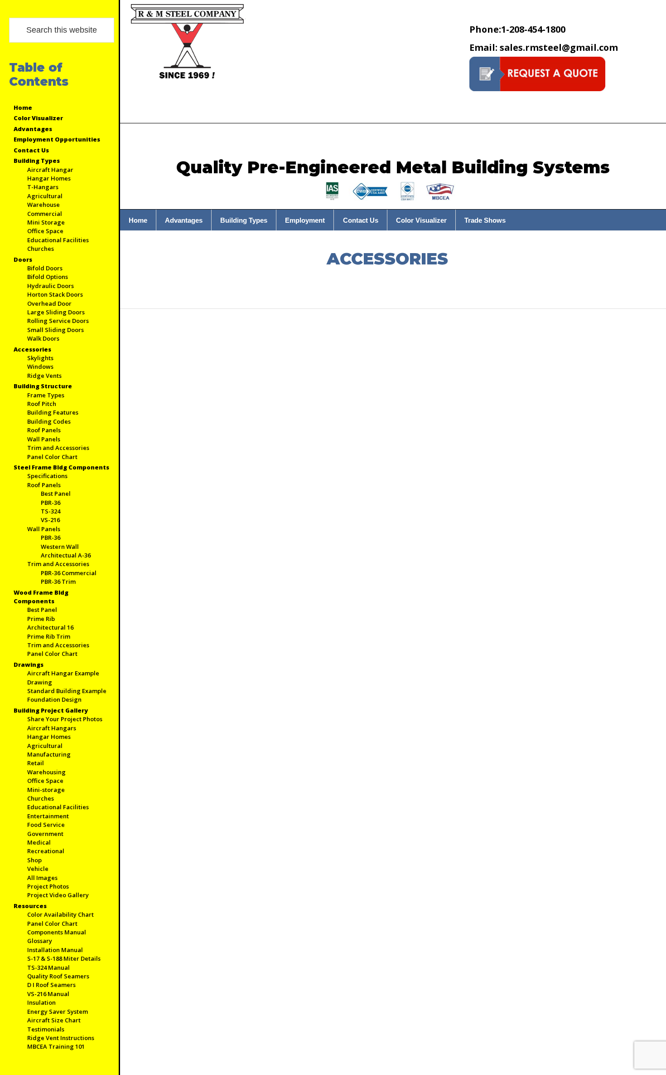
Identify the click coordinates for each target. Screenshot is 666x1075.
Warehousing (46, 772)
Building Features (52, 412)
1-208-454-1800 (517, 29)
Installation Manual (55, 950)
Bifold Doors (45, 268)
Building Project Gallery (51, 710)
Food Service (46, 825)
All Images (42, 878)
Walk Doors (43, 338)
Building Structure (43, 386)
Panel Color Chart (52, 457)
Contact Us (31, 150)
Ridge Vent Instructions (60, 1038)
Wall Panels (43, 439)
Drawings (28, 664)
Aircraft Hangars (51, 728)
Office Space (45, 231)
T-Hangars (42, 187)
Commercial (44, 214)
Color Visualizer (38, 118)
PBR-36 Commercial (69, 573)
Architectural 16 (50, 627)
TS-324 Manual (48, 967)
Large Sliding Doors (56, 312)
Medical (39, 842)
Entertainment (48, 816)
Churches (40, 248)
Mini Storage (46, 222)
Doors (23, 259)
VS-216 (50, 520)
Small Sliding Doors (55, 330)
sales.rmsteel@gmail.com (543, 47)
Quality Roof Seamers (58, 976)
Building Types (37, 160)
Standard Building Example (66, 691)
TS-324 (50, 511)
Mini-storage (46, 790)
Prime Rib (41, 619)
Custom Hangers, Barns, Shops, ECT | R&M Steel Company (188, 42)
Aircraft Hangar (50, 170)
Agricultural (45, 196)
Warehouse (43, 204)
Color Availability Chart (60, 914)
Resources (30, 906)
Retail (35, 763)
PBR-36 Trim (58, 581)
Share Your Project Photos (64, 719)
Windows (40, 366)
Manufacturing (49, 754)
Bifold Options (47, 277)
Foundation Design (54, 699)
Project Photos (48, 886)
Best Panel (56, 493)
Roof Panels (44, 430)
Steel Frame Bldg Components (61, 467)
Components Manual (56, 932)
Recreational (45, 851)
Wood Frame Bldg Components (41, 596)
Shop (34, 860)
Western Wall (60, 546)
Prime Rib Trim (48, 636)
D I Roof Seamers (51, 985)
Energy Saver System (57, 1011)
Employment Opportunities (57, 139)
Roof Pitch (41, 404)
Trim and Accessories (58, 448)
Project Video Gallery (58, 895)
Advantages (33, 129)
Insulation (41, 1002)
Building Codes (49, 421)
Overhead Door (49, 303)
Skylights (40, 358)
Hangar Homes (49, 178)
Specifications (47, 476)
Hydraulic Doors (50, 286)
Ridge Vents (44, 375)
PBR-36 (50, 502)
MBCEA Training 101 (56, 1046)
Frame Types (45, 395)
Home (23, 107)
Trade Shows (485, 220)
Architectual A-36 (66, 555)
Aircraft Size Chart (54, 1020)
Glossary (39, 941)
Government (45, 834)
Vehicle (37, 869)
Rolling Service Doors (58, 321)
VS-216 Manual (48, 994)
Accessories (32, 349)
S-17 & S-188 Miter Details (64, 958)
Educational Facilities (58, 240)
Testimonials (45, 1029)
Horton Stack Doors (55, 294)
